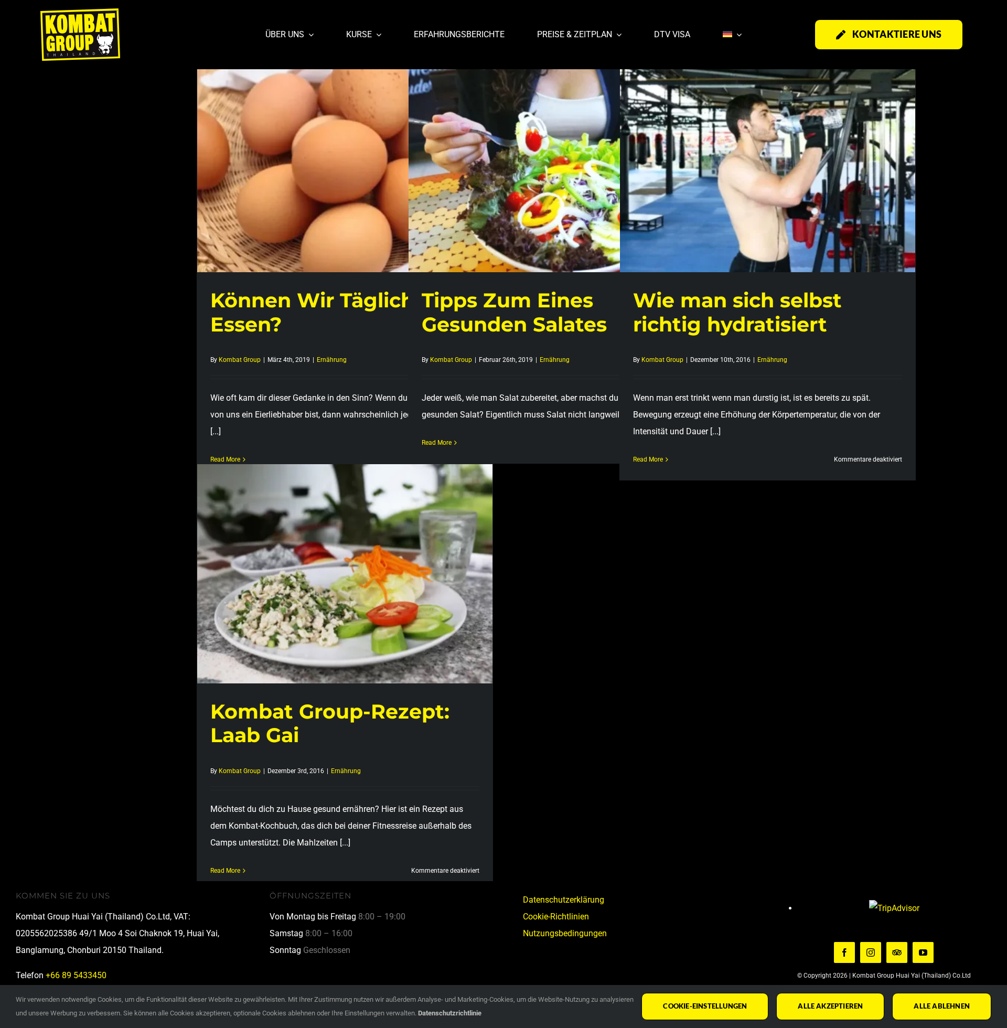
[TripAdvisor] (896, 952)
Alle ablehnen (942, 1006)
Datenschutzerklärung (563, 900)
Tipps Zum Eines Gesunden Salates (514, 312)
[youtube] (923, 952)
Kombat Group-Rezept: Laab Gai (329, 723)
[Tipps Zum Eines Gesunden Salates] (556, 162)
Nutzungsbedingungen (565, 933)
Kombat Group (240, 359)
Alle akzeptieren (830, 1006)
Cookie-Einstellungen (705, 1006)
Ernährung (332, 359)
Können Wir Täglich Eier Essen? (335, 312)
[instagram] (870, 952)
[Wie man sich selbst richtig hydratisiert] (767, 162)
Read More (437, 442)
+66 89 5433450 (76, 975)
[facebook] (844, 952)
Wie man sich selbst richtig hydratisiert (737, 312)
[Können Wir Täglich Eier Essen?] (344, 162)
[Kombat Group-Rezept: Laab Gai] (344, 573)
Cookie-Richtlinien (556, 917)
